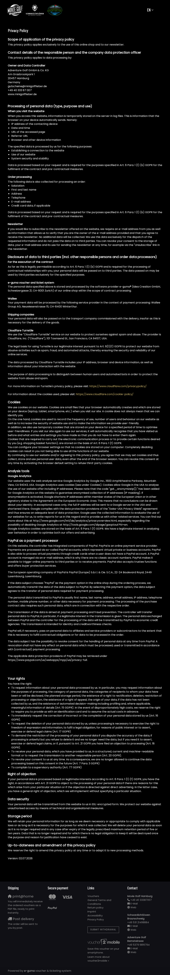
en (149, 9)
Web (133, 907)
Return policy (95, 907)
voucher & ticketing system (47, 971)
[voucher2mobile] (104, 942)
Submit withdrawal (103, 929)
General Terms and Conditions (99, 902)
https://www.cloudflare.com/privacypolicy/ (118, 386)
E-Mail (134, 903)
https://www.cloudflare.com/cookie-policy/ (104, 394)
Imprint (91, 911)
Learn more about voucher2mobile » (98, 958)
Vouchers (93, 896)
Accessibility (95, 915)
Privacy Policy (95, 919)
